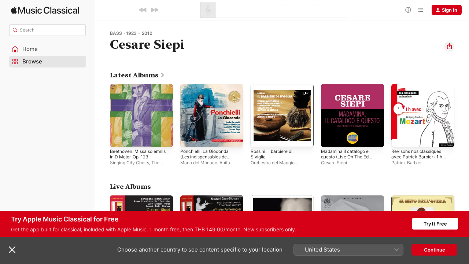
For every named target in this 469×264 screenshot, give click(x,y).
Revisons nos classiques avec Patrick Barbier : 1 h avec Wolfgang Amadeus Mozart (419, 95)
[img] (45, 10)
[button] (48, 49)
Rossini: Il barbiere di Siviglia (274, 90)
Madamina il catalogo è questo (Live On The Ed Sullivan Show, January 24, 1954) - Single (351, 95)
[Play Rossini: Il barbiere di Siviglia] (259, 137)
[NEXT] (154, 10)
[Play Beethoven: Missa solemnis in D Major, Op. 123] (119, 137)
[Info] (408, 10)
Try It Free (435, 224)
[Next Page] (462, 115)
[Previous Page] (102, 115)
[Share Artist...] (449, 46)
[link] (137, 75)
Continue (434, 250)
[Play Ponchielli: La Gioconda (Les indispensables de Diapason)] (189, 137)
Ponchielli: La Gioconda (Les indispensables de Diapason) (206, 93)
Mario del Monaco (198, 162)
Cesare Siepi (334, 162)
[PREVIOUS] (143, 10)
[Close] (12, 249)
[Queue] (420, 10)
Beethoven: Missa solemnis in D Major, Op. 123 (141, 90)
